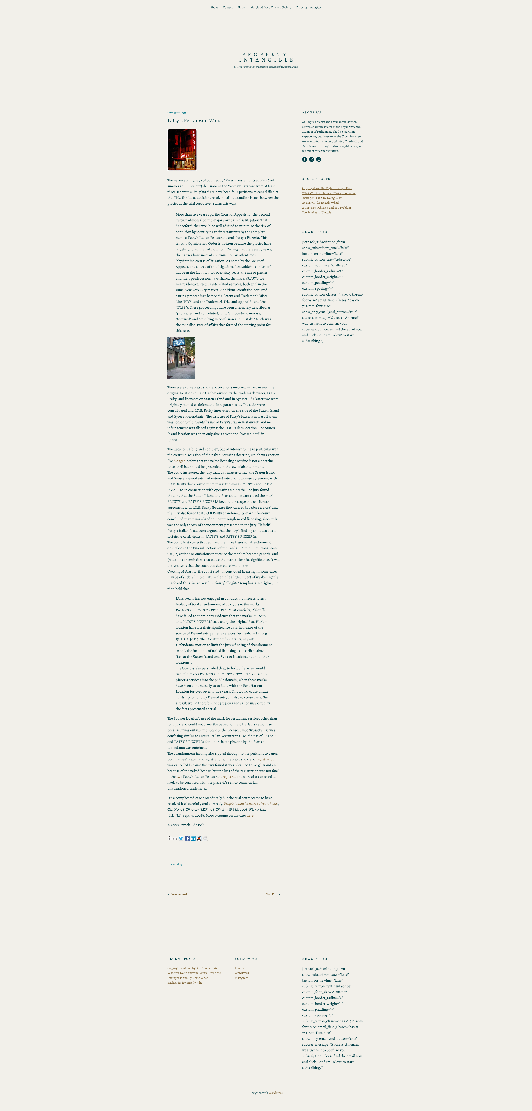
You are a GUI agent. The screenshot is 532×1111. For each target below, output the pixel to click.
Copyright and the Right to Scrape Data (327, 188)
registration (265, 759)
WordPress (242, 973)
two (179, 776)
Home (241, 7)
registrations (232, 776)
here (250, 815)
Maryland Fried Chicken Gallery (270, 7)
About (214, 7)
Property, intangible (309, 7)
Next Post (271, 894)
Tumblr (239, 968)
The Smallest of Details (316, 212)
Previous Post (178, 894)
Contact (228, 7)
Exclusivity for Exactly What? (320, 203)
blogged (180, 460)
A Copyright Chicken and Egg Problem (326, 208)
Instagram (241, 978)
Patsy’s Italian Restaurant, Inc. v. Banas (251, 803)
